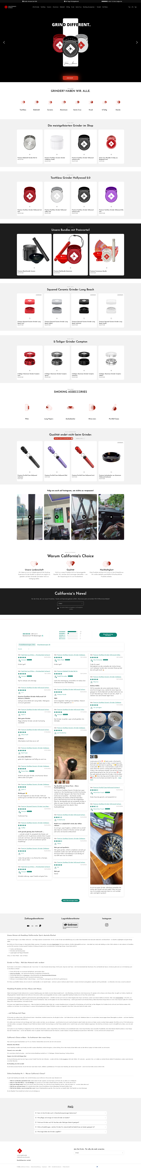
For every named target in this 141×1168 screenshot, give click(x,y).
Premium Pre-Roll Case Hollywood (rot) (83, 475)
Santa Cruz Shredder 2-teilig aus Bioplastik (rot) (108, 158)
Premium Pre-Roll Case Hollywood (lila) (56, 475)
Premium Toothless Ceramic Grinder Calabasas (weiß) (55, 158)
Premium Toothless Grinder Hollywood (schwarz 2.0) (83, 158)
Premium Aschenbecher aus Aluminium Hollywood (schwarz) (110, 476)
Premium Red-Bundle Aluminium (63, 271)
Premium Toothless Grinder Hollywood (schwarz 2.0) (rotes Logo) (106, 805)
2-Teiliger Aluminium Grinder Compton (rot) (29, 374)
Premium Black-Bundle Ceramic (26, 271)
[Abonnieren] (82, 604)
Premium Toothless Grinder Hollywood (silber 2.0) (55, 210)
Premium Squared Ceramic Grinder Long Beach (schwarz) (83, 322)
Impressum (44, 1166)
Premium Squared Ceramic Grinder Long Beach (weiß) (110, 322)
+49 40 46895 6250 (22, 1155)
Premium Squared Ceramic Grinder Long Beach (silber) (56, 322)
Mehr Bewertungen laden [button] (70, 900)
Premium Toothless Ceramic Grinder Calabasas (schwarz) (105, 678)
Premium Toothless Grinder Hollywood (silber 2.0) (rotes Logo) (105, 656)
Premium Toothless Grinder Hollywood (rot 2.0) (30, 210)
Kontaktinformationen (56, 1166)
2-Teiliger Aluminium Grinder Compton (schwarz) (83, 374)
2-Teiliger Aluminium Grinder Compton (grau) (56, 374)
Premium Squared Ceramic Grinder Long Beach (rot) (29, 322)
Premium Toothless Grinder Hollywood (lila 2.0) (111, 210)
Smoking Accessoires (88, 7)
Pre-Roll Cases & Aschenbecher (63, 438)
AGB (49, 1166)
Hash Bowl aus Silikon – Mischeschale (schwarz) (35, 655)
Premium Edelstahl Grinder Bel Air (27, 157)
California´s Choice (25, 1166)
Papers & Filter (80, 438)
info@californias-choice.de (23, 1157)
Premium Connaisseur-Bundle (98, 271)
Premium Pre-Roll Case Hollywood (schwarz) (27, 476)
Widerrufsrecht (66, 1166)
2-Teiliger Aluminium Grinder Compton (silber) (110, 374)
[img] (33, 634)
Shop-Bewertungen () (43, 645)
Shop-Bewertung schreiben (108, 634)
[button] (129, 7)
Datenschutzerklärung (36, 1166)
